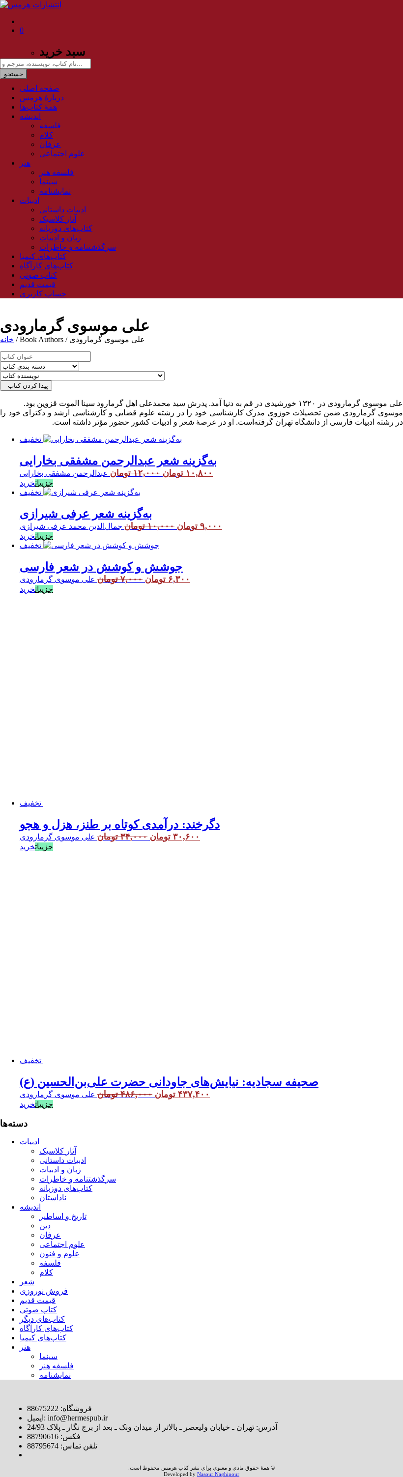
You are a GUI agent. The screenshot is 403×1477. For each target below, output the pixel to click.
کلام (46, 135)
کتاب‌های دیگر (42, 1319)
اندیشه (30, 116)
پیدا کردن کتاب (26, 385)
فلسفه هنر (56, 172)
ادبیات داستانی (62, 209)
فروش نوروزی (44, 1291)
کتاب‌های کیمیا (43, 256)
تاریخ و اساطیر (62, 1216)
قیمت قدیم (38, 284)
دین (45, 1225)
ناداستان (52, 1197)
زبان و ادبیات (60, 237)
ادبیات (29, 200)
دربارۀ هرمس (42, 97)
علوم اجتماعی (62, 153)
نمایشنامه (55, 191)
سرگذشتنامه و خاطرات (77, 247)
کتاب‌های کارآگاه (46, 265)
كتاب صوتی (38, 275)
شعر (27, 1281)
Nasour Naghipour (218, 1474)
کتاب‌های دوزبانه (65, 228)
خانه (7, 339)
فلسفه (50, 125)
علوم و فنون (59, 1253)
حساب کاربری (43, 294)
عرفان (50, 144)
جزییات (44, 483)
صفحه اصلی (39, 88)
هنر (25, 163)
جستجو (13, 74)
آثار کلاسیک (57, 219)
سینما (48, 181)
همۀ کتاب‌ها (38, 107)
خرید (27, 483)
